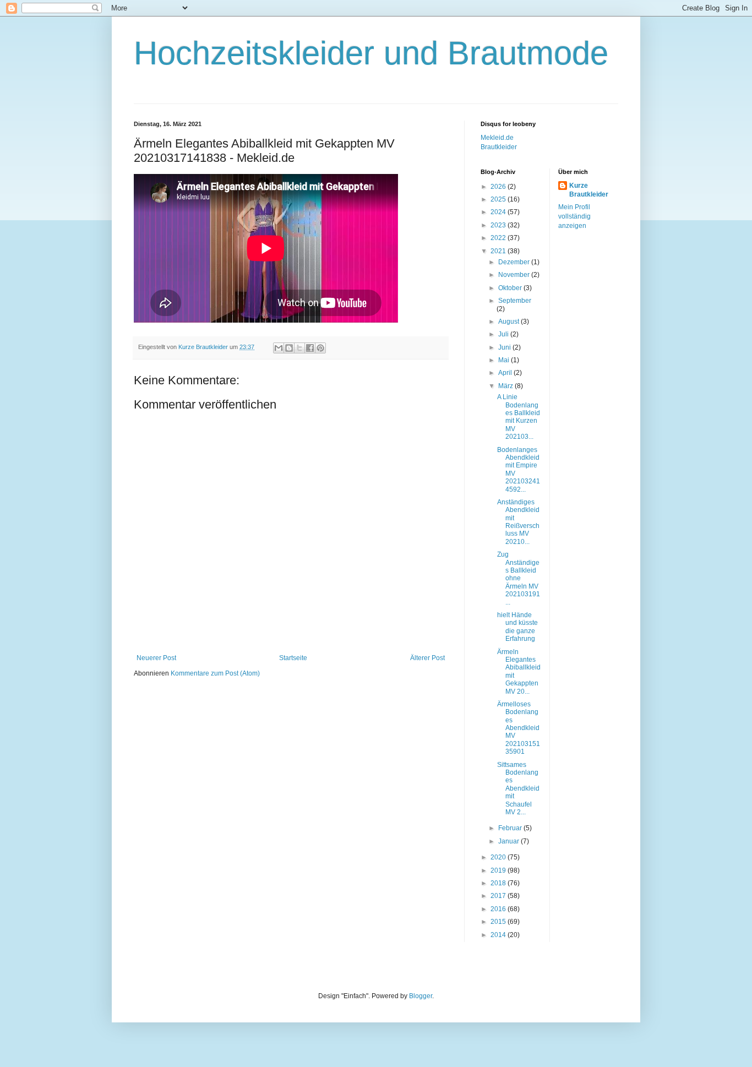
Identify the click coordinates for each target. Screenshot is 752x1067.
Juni (505, 347)
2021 (499, 251)
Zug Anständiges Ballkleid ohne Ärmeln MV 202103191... (518, 578)
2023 (499, 225)
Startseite (293, 658)
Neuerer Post (156, 658)
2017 (499, 896)
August (509, 321)
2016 (499, 909)
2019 (499, 870)
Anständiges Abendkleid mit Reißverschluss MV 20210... (518, 522)
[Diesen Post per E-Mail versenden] (278, 347)
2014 (499, 935)
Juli (504, 334)
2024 (499, 212)
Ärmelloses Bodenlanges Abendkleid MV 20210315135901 (518, 727)
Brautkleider (499, 147)
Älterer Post (427, 658)
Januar (509, 841)
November (514, 275)
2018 (499, 883)
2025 (499, 199)
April (506, 373)
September (514, 300)
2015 (499, 922)
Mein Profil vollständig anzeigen (574, 216)
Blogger (420, 996)
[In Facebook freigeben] (309, 347)
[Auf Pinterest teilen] (320, 347)
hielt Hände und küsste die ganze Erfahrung (517, 627)
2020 (499, 857)
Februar (511, 828)
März (506, 386)
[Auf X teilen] (299, 347)
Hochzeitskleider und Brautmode (371, 53)
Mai (504, 360)
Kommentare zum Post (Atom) (215, 673)
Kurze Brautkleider (588, 190)
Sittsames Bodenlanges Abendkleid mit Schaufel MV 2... (518, 788)
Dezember (514, 262)
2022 (499, 238)
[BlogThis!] (289, 347)
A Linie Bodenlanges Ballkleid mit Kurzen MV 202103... (518, 416)
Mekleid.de (497, 137)
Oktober (511, 288)
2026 (499, 186)
